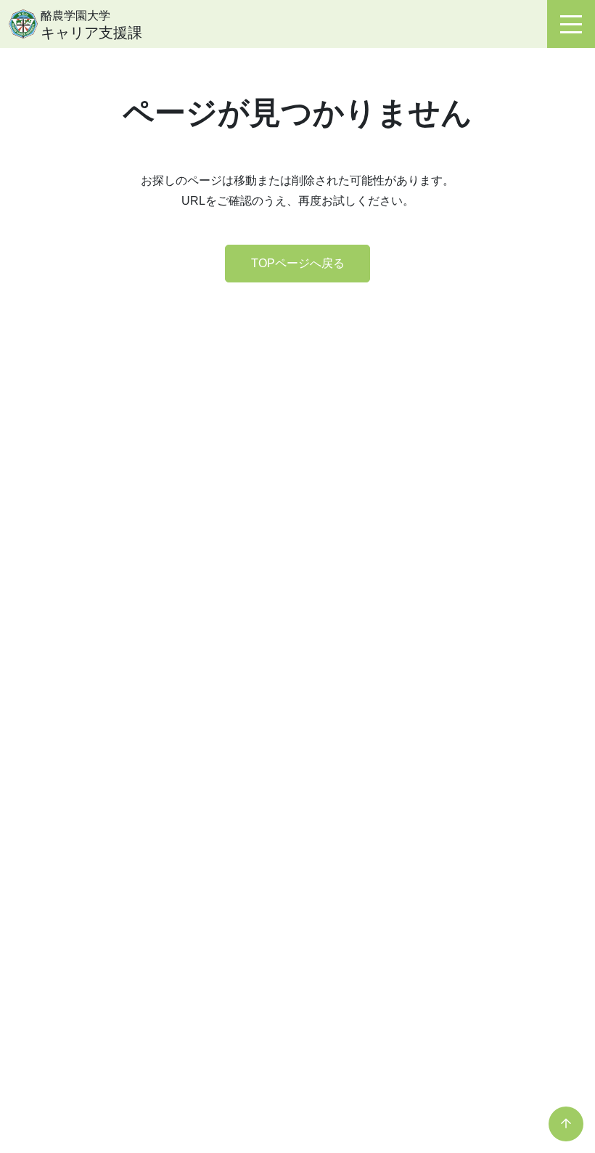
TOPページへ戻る (298, 263)
